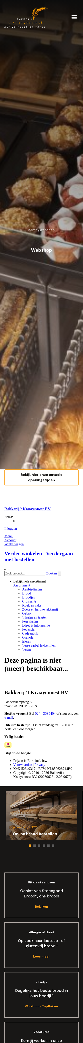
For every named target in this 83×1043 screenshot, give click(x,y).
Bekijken (41, 907)
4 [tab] (44, 845)
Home (32, 230)
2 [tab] (34, 845)
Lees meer (41, 956)
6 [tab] (53, 845)
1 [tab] (30, 845)
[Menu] (74, 16)
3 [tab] (39, 845)
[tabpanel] (41, 815)
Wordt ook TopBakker (41, 1006)
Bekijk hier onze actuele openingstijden (41, 477)
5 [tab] (48, 845)
